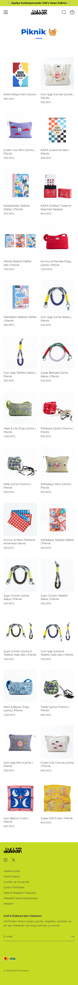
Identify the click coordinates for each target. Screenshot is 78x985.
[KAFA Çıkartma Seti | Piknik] (57, 129)
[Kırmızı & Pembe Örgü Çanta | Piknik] (57, 240)
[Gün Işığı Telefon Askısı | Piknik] (20, 352)
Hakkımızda (12, 871)
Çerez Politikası (14, 887)
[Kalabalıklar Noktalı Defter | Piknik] (20, 185)
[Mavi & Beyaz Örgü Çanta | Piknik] (20, 686)
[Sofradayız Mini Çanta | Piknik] (57, 463)
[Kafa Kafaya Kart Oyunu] (20, 73)
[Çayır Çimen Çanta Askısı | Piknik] (20, 575)
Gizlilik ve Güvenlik (16, 882)
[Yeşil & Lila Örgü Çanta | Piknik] (20, 407)
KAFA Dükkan (20, 970)
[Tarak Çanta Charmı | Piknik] (57, 686)
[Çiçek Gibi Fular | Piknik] (57, 797)
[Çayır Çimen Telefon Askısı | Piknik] (57, 575)
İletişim (9, 903)
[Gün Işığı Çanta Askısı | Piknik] (57, 296)
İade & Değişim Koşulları (20, 892)
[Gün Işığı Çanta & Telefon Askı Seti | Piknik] (57, 630)
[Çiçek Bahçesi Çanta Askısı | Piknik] (57, 352)
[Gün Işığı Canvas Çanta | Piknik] (57, 73)
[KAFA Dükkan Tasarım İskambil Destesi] (57, 185)
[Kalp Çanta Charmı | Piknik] (20, 463)
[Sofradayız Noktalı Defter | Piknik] (57, 519)
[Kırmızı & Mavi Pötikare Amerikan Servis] (20, 519)
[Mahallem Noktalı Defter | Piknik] (20, 296)
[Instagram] (5, 859)
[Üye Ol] (72, 936)
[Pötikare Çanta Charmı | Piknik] (57, 407)
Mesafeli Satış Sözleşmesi (20, 898)
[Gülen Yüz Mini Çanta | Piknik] (20, 129)
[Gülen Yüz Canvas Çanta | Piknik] (57, 742)
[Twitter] (13, 859)
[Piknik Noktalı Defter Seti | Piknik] (20, 240)
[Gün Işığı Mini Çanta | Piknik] (20, 742)
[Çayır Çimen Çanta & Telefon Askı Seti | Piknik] (20, 630)
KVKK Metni (12, 876)
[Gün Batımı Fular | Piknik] (20, 797)
